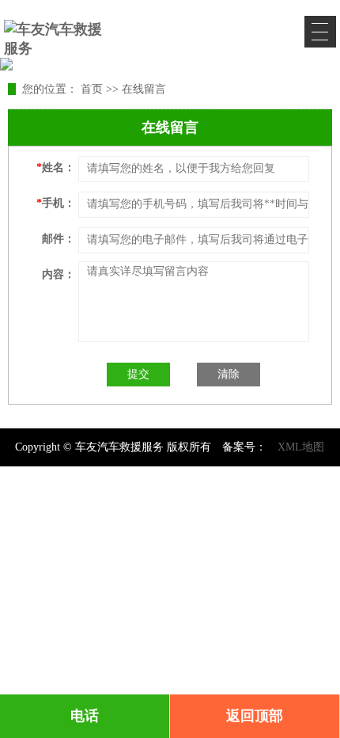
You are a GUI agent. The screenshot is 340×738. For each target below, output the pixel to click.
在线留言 (144, 89)
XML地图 (301, 447)
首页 (92, 89)
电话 (84, 716)
